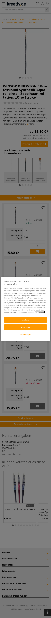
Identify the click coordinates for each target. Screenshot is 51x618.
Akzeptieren (25, 327)
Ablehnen (25, 320)
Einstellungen (25, 334)
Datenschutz (40, 312)
